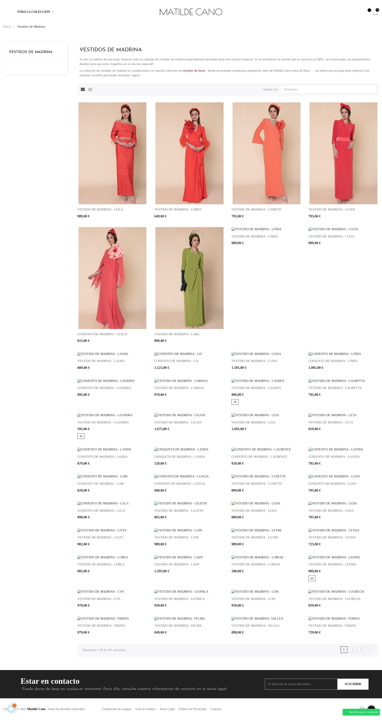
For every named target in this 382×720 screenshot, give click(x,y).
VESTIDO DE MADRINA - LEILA (100, 209)
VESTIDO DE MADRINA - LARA (176, 334)
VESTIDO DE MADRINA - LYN (98, 599)
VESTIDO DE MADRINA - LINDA (254, 236)
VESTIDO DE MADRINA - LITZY (100, 537)
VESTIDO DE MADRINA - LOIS (253, 599)
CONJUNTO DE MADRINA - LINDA (332, 361)
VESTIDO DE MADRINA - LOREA (100, 564)
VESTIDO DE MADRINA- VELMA (177, 625)
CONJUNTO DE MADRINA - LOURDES (104, 388)
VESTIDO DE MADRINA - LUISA (254, 361)
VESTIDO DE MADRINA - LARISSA (179, 388)
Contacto (216, 709)
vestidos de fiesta (193, 70)
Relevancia (330, 89)
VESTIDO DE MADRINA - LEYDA (332, 537)
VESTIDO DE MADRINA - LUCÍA (331, 236)
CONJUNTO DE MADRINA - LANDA (102, 456)
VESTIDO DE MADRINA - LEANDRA (103, 422)
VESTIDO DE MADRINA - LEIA (253, 422)
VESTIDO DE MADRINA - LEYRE (254, 537)
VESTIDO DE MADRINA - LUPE (176, 537)
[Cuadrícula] (83, 89)
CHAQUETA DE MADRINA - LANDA (179, 456)
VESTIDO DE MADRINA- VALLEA (255, 625)
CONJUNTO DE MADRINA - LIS (176, 361)
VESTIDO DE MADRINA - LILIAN (178, 422)
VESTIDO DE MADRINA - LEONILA (179, 599)
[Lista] (90, 89)
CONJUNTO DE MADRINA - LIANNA (334, 456)
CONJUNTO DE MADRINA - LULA (101, 510)
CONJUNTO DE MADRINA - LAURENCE (259, 456)
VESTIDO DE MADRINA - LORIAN (255, 564)
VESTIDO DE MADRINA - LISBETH (256, 209)
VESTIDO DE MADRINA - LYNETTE (256, 483)
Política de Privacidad (192, 709)
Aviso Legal (167, 709)
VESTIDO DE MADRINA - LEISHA (332, 564)
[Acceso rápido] (357, 12)
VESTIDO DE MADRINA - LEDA (254, 510)
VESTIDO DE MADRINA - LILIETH (178, 510)
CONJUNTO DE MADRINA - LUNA (332, 483)
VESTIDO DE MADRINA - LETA (330, 422)
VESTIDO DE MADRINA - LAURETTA (334, 388)
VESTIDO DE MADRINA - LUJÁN (331, 209)
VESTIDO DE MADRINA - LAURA (101, 361)
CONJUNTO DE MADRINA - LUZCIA (179, 483)
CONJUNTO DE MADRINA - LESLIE (102, 334)
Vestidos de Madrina (30, 52)
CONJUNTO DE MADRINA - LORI (100, 483)
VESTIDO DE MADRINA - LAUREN (256, 388)
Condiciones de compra (116, 709)
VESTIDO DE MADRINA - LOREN (177, 209)
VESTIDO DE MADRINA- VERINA (332, 625)
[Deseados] (367, 12)
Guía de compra (145, 709)
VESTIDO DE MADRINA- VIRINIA (101, 625)
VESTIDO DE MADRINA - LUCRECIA (334, 599)
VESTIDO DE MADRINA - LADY (177, 564)
